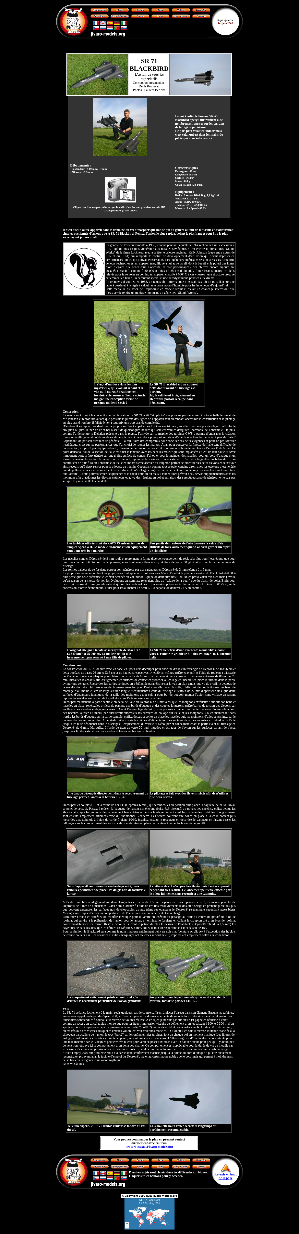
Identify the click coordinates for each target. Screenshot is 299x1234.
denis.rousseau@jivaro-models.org (149, 1146)
